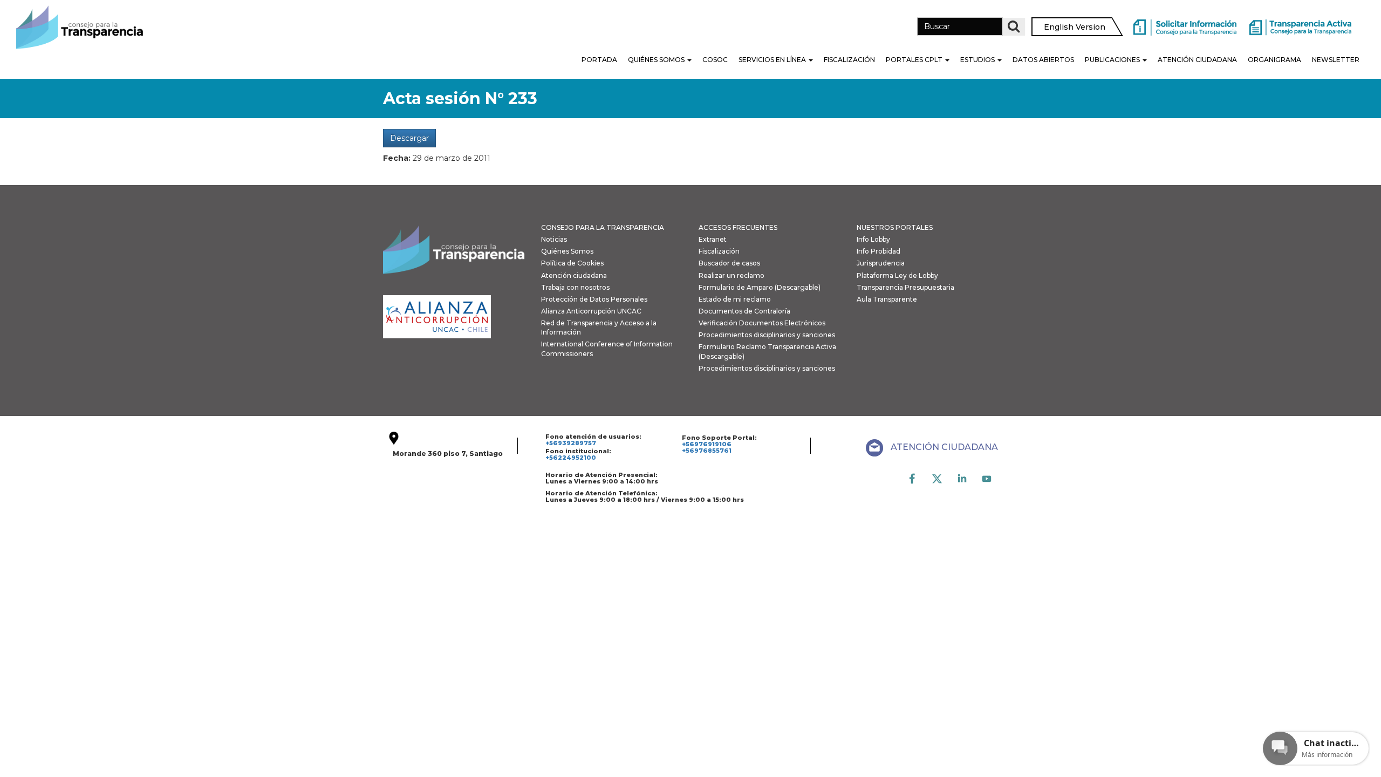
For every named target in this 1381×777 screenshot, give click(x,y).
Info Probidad (878, 251)
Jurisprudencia (881, 263)
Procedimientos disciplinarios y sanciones (767, 335)
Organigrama (1274, 60)
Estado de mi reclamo (735, 299)
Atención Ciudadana (1197, 60)
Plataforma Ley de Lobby (897, 275)
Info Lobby (873, 239)
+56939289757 (570, 443)
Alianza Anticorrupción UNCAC (591, 311)
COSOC (715, 60)
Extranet (713, 239)
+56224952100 (570, 457)
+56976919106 (706, 444)
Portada (599, 60)
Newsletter (1335, 60)
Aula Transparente (887, 299)
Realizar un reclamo (731, 275)
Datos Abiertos (1043, 60)
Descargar (409, 138)
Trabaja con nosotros (575, 287)
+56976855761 (706, 450)
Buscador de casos (729, 263)
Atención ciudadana (574, 275)
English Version (1074, 27)
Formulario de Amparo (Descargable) (760, 287)
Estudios (978, 60)
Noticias (554, 239)
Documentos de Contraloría (744, 311)
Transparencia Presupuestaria (905, 287)
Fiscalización (849, 60)
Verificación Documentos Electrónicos (762, 323)
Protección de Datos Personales (594, 299)
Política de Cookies (572, 263)
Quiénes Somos (657, 60)
